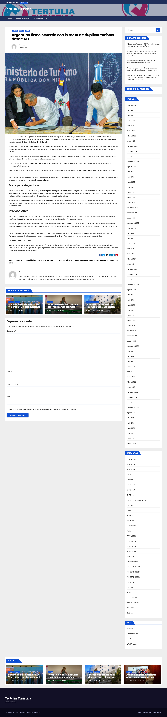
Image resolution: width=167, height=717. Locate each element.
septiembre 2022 (133, 346)
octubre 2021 (131, 402)
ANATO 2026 (131, 469)
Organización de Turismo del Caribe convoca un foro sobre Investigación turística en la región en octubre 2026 (143, 77)
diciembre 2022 (132, 331)
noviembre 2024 (132, 213)
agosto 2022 (131, 351)
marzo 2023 (131, 315)
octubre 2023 (131, 279)
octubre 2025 (131, 156)
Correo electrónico (13, 384)
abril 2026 (130, 126)
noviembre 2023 (132, 274)
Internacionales (132, 562)
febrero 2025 (131, 197)
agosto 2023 (131, 290)
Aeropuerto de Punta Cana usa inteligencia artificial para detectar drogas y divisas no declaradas (62, 308)
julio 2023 (130, 295)
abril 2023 (130, 310)
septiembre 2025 (133, 161)
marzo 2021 (131, 438)
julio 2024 (130, 233)
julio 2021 (130, 418)
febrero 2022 (131, 382)
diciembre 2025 (132, 146)
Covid (129, 474)
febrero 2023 (131, 320)
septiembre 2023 (133, 284)
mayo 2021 (131, 428)
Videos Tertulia (40, 19)
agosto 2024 (131, 228)
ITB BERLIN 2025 (133, 572)
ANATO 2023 (131, 459)
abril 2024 (130, 249)
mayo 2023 (131, 305)
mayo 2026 (131, 120)
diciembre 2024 (132, 208)
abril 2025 (130, 187)
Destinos (130, 510)
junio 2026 (131, 115)
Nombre (10, 371)
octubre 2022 (131, 341)
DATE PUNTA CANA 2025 (136, 500)
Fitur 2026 (130, 556)
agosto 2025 (131, 167)
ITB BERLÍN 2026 (133, 577)
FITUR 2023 (131, 541)
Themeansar (37, 712)
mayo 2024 (131, 243)
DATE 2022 (131, 485)
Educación (131, 521)
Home (9, 19)
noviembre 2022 (132, 336)
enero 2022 (131, 387)
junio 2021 (131, 423)
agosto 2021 (131, 413)
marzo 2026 (131, 131)
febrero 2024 (131, 259)
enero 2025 (131, 202)
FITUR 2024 (131, 546)
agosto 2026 (131, 105)
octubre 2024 (131, 218)
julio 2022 (130, 356)
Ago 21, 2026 (14, 680)
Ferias (129, 531)
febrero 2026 (131, 136)
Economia (14, 30)
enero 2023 (131, 325)
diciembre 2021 (132, 392)
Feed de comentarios (134, 639)
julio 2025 (130, 172)
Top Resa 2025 (132, 608)
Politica (129, 592)
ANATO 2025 (131, 464)
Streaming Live (22, 19)
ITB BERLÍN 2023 (133, 567)
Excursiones (131, 526)
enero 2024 (131, 264)
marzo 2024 (131, 254)
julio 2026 (130, 110)
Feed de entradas (133, 634)
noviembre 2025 (132, 151)
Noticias (21, 30)
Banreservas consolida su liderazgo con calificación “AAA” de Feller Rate (100, 307)
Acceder (130, 628)
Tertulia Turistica (18, 9)
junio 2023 (131, 300)
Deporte (130, 505)
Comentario (11, 331)
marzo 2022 (131, 377)
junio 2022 (131, 361)
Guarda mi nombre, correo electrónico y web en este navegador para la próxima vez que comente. (42, 409)
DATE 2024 (131, 495)
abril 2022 (130, 372)
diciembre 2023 (132, 269)
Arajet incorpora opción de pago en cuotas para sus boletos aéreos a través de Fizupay (141, 678)
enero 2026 (131, 141)
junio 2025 (131, 177)
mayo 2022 (131, 366)
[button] (160, 19)
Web (8, 397)
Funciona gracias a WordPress (13, 712)
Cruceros (130, 480)
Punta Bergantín (132, 597)
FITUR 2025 (131, 551)
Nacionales (131, 582)
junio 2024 (131, 238)
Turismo (27, 30)
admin (24, 45)
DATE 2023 (131, 490)
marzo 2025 (131, 192)
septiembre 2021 (133, 407)
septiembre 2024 (133, 223)
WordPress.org (132, 644)
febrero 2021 (131, 443)
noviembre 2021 (132, 397)
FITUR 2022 (131, 536)
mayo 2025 (131, 182)
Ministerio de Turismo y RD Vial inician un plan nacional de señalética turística (24, 307)
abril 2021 (130, 433)
